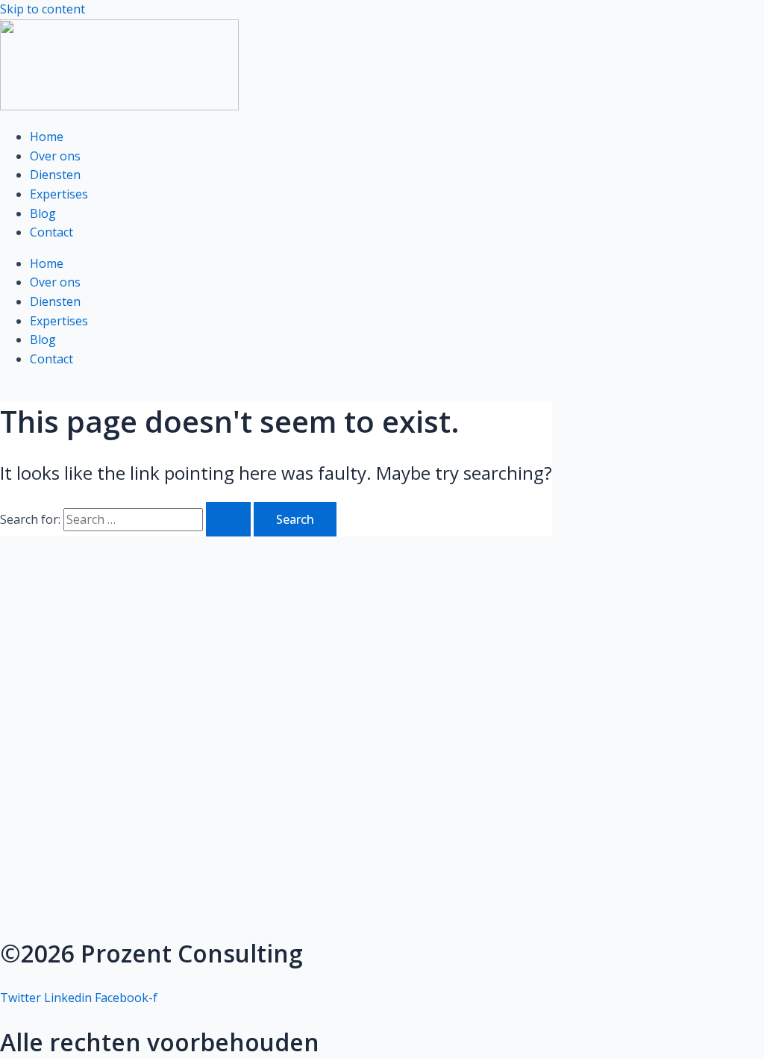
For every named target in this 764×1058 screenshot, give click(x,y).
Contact (51, 232)
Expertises (59, 194)
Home (46, 136)
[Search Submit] (228, 519)
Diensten (55, 174)
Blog (43, 213)
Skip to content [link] (42, 9)
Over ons (55, 156)
